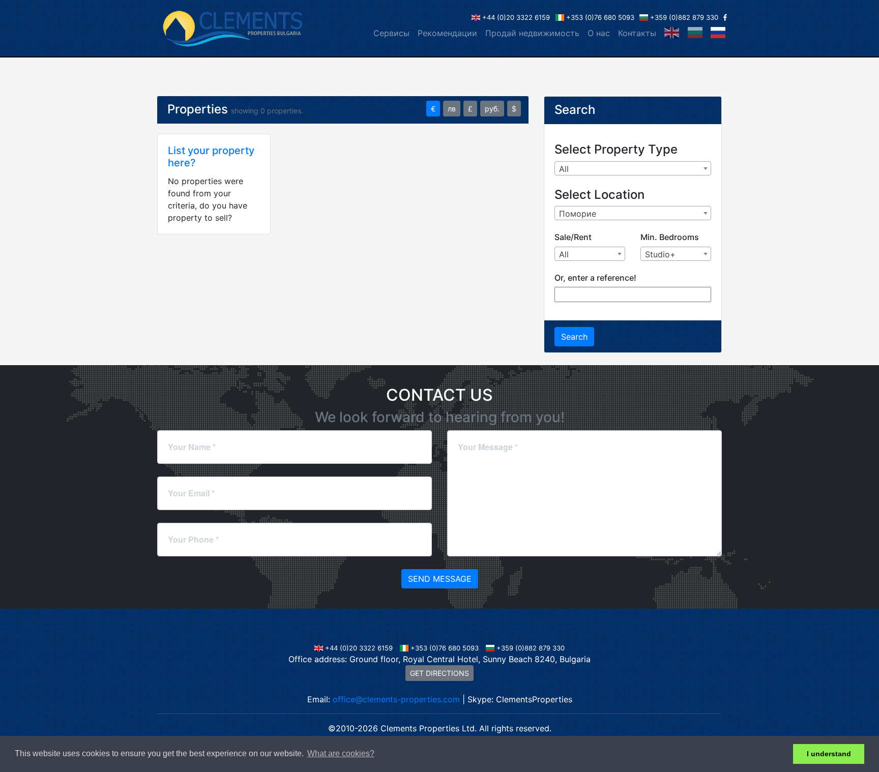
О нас (599, 33)
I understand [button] (829, 754)
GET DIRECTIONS (439, 673)
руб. (492, 108)
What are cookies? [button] (340, 753)
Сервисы (391, 33)
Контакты (637, 33)
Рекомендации (447, 33)
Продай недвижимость (532, 33)
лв (452, 108)
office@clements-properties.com (396, 699)
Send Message (440, 579)
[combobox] (632, 168)
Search (574, 337)
